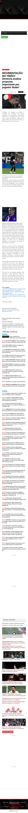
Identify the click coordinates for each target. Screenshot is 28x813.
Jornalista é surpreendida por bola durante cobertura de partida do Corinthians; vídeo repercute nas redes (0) (13, 399)
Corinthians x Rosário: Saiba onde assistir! (12, 625)
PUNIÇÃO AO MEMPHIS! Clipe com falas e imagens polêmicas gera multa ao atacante (12, 683)
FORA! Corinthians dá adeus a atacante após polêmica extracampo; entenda (13, 671)
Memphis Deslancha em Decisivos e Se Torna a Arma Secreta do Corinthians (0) (13, 544)
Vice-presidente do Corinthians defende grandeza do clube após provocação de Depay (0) (13, 466)
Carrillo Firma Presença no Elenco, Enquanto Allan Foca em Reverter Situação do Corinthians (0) (13, 405)
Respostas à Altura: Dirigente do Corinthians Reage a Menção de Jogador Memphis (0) (12, 504)
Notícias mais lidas (6, 311)
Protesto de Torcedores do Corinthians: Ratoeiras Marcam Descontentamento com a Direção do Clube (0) (13, 482)
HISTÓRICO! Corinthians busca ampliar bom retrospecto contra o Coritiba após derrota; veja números (14, 296)
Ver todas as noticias (7, 731)
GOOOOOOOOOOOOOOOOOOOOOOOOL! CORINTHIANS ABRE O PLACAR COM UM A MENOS (12, 637)
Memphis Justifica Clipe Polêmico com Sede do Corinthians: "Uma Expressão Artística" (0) (14, 510)
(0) (13, 341)
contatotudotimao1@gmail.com (14, 804)
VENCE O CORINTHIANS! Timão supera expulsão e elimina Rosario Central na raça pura (14, 695)
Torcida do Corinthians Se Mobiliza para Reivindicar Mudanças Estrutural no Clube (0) (13, 433)
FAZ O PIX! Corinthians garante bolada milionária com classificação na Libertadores (13, 727)
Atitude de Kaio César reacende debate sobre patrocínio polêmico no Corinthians (13, 702)
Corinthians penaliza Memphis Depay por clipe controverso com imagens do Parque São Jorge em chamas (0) (14, 424)
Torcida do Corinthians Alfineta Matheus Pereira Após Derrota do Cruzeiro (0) (13, 418)
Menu (5, 33)
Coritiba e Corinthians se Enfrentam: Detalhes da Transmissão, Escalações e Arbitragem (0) (12, 454)
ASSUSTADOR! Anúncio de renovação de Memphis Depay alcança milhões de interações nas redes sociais (13, 648)
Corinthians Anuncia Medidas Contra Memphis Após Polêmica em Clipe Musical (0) (13, 443)
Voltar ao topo (14, 810)
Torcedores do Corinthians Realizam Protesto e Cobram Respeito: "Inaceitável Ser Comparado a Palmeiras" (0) (13, 494)
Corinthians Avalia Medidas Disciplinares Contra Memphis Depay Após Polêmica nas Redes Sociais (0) (13, 472)
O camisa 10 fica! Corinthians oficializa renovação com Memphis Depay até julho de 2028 (13, 715)
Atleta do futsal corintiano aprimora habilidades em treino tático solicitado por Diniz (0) (14, 549)
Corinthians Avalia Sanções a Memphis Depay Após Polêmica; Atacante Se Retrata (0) (13, 477)
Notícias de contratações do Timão (10, 310)
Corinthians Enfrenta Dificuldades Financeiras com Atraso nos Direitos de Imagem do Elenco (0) (14, 449)
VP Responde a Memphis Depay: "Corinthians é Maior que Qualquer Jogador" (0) (14, 498)
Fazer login (4, 37)
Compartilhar (13, 92)
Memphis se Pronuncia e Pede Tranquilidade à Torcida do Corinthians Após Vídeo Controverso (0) (13, 460)
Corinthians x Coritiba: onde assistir (11, 659)
